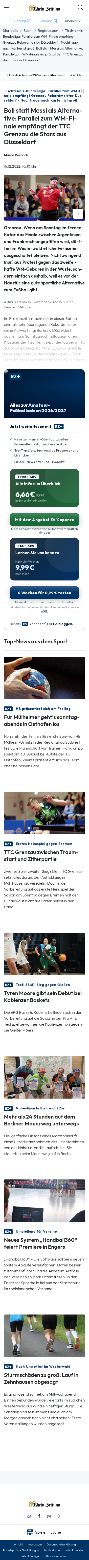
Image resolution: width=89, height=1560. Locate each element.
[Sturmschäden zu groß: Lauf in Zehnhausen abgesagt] (44, 1335)
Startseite (10, 30)
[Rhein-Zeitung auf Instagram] (48, 1516)
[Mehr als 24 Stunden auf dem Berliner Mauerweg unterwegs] (44, 1076)
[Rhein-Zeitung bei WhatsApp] (29, 1516)
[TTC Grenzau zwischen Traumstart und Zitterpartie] (44, 812)
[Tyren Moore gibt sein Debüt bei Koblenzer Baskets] (44, 953)
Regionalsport (49, 30)
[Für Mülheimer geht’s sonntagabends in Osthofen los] (44, 677)
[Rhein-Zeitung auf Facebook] (39, 1516)
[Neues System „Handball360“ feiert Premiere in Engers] (44, 1200)
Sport (28, 30)
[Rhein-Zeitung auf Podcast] (58, 1516)
